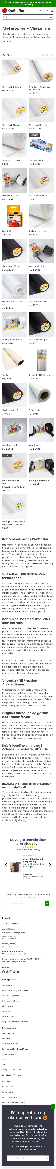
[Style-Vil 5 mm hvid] (14, 150)
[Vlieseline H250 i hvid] (14, 77)
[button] (7, 864)
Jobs (4, 1064)
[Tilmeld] (47, 1158)
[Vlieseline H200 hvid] (14, 115)
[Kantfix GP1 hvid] (14, 435)
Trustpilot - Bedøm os (11, 1070)
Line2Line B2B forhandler (12, 1075)
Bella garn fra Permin (11, 1001)
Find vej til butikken (10, 1044)
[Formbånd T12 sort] (41, 256)
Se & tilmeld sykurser (11, 1097)
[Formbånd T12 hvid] (14, 185)
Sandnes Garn (8, 985)
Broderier (6, 1011)
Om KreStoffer (8, 1033)
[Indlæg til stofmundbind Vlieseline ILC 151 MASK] (14, 512)
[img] (28, 847)
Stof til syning (7, 1006)
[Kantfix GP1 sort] (41, 435)
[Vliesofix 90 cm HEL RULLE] (14, 473)
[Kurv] (46, 10)
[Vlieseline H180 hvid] (41, 115)
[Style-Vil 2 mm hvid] (41, 221)
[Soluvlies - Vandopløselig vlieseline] (41, 78)
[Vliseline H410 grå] (14, 400)
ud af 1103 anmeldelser (26, 849)
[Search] (51, 17)
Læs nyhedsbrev (9, 1054)
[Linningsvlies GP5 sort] (41, 470)
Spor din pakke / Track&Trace (15, 1049)
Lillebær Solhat (8, 1016)
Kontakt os (6, 1038)
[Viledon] (14, 365)
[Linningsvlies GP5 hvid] (14, 329)
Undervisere (7, 1092)
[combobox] (28, 16)
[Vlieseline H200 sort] (14, 256)
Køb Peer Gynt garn (10, 995)
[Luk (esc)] (53, 1106)
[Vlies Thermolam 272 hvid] (14, 292)
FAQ (4, 1059)
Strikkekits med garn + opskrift (15, 990)
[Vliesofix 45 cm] (41, 150)
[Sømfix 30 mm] (14, 221)
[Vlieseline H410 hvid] (41, 185)
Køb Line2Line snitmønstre (13, 1102)
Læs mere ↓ (8, 41)
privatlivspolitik (28, 1149)
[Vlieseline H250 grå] (41, 329)
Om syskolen (7, 1087)
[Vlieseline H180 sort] (41, 291)
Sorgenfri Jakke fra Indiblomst (15, 1021)
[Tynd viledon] (41, 400)
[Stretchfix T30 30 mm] (41, 365)
